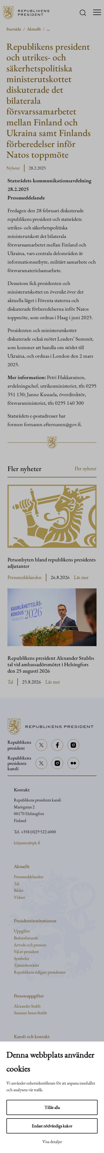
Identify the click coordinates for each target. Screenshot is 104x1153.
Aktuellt (34, 29)
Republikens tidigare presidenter (39, 972)
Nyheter (13, 168)
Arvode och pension (30, 945)
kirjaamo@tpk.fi (27, 843)
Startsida (13, 29)
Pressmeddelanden (24, 577)
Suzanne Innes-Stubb (30, 1013)
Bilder (18, 890)
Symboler (21, 958)
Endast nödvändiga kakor (52, 1126)
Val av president (26, 951)
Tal (10, 682)
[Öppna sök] (83, 12)
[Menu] (97, 12)
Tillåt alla (52, 1107)
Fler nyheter (86, 468)
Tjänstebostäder (26, 965)
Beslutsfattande (26, 938)
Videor (19, 897)
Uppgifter (22, 931)
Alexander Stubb (27, 1006)
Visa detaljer (52, 1141)
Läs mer (81, 577)
